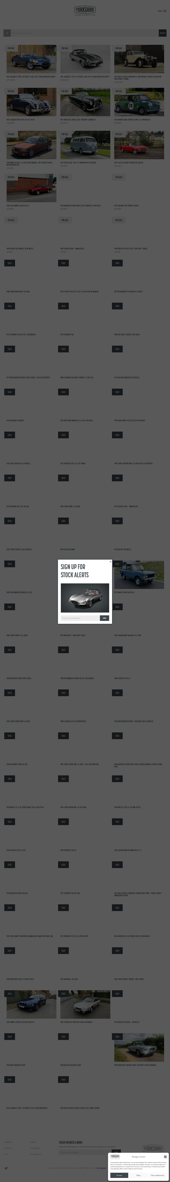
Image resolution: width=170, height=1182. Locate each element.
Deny (138, 1175)
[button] (165, 1157)
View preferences (157, 1175)
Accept (119, 1175)
